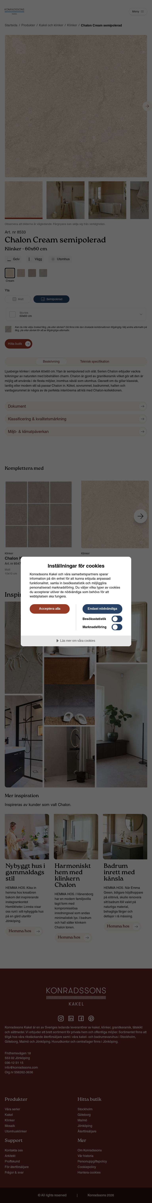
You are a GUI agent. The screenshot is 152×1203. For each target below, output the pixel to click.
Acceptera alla (49, 608)
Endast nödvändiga (102, 608)
